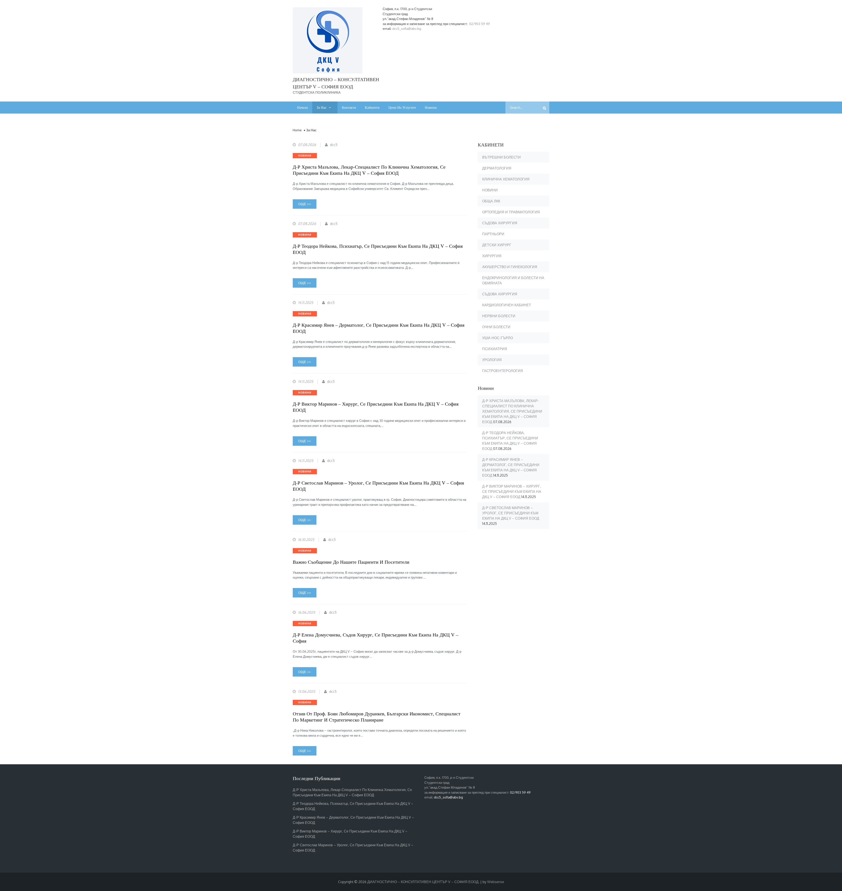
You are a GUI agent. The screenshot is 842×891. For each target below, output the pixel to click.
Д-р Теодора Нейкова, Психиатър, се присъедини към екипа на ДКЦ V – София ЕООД (378, 249)
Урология (492, 360)
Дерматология (496, 168)
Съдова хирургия (499, 223)
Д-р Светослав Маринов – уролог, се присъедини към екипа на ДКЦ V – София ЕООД (378, 486)
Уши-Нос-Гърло (497, 338)
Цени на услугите (402, 107)
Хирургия (491, 256)
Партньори (493, 234)
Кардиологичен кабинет (506, 305)
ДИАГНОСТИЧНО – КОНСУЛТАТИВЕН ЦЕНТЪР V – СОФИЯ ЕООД (422, 882)
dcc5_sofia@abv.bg (406, 29)
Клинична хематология (506, 179)
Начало (302, 107)
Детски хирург (496, 245)
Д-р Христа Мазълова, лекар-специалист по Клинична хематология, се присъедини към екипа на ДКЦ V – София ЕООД (369, 170)
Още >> (304, 204)
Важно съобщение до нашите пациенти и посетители (351, 562)
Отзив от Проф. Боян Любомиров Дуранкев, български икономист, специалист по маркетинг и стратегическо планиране (376, 717)
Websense (495, 882)
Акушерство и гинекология (509, 267)
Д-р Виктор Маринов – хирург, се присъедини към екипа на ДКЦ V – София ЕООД (375, 407)
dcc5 (333, 145)
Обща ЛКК (491, 201)
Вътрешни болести (501, 157)
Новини (431, 107)
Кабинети (372, 107)
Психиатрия (494, 349)
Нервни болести (498, 316)
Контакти (349, 107)
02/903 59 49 (479, 24)
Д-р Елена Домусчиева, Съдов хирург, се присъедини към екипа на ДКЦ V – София (375, 638)
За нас (321, 107)
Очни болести (496, 327)
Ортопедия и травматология (511, 212)
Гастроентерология (502, 371)
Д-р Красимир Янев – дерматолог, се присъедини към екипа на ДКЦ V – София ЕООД (378, 328)
